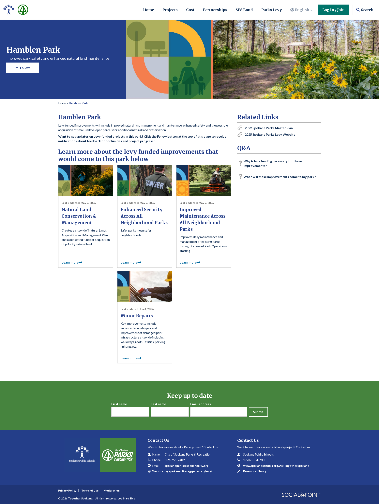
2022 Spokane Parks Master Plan (269, 128)
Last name (158, 404)
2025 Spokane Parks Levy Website (270, 134)
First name (119, 404)
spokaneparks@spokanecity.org (186, 465)
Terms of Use (90, 490)
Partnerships (215, 10)
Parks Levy (271, 10)
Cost (190, 10)
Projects (170, 10)
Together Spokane (80, 498)
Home (148, 10)
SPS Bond (244, 10)
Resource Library (254, 471)
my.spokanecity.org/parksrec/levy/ (188, 471)
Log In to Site (126, 498)
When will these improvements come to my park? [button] (280, 177)
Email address (200, 404)
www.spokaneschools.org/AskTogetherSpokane (276, 465)
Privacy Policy (67, 490)
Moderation (112, 490)
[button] (301, 10)
